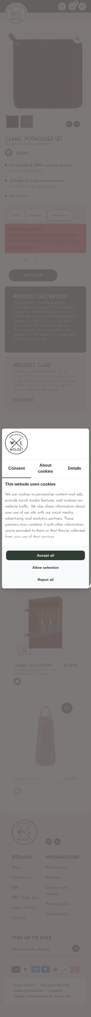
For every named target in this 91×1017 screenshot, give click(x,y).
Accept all (45, 555)
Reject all (46, 580)
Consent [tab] (16, 468)
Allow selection (45, 567)
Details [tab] (74, 468)
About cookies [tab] (45, 468)
